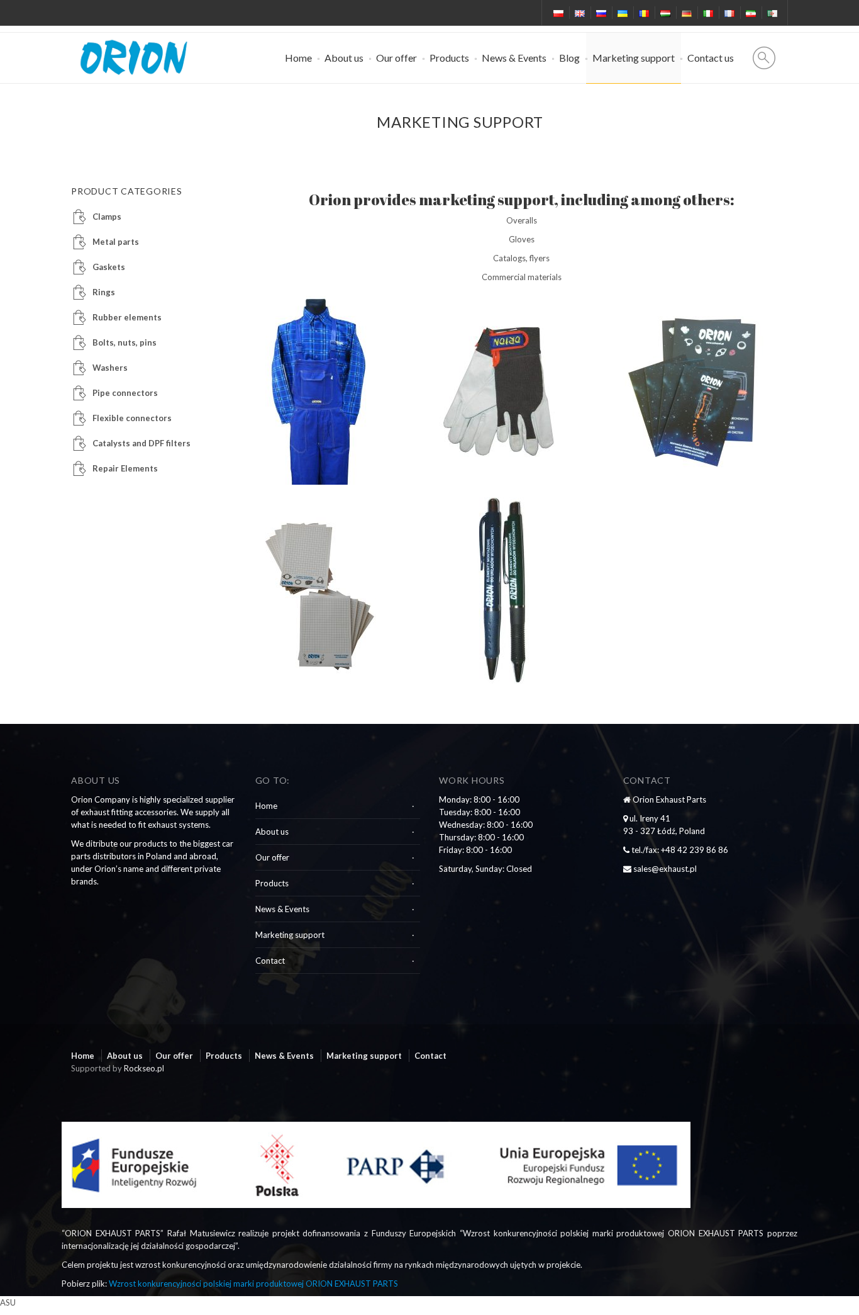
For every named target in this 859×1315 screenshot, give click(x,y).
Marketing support (633, 58)
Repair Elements (125, 468)
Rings (103, 292)
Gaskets (108, 267)
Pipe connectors (125, 393)
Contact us (710, 58)
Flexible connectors (132, 418)
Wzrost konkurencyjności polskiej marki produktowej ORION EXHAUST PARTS (253, 1283)
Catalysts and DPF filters (141, 443)
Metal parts (115, 242)
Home (298, 58)
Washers (110, 368)
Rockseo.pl (144, 1068)
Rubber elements (127, 317)
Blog (569, 58)
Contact (270, 961)
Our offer (396, 58)
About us (343, 58)
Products (449, 58)
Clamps (106, 217)
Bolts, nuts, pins (124, 342)
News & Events (514, 58)
